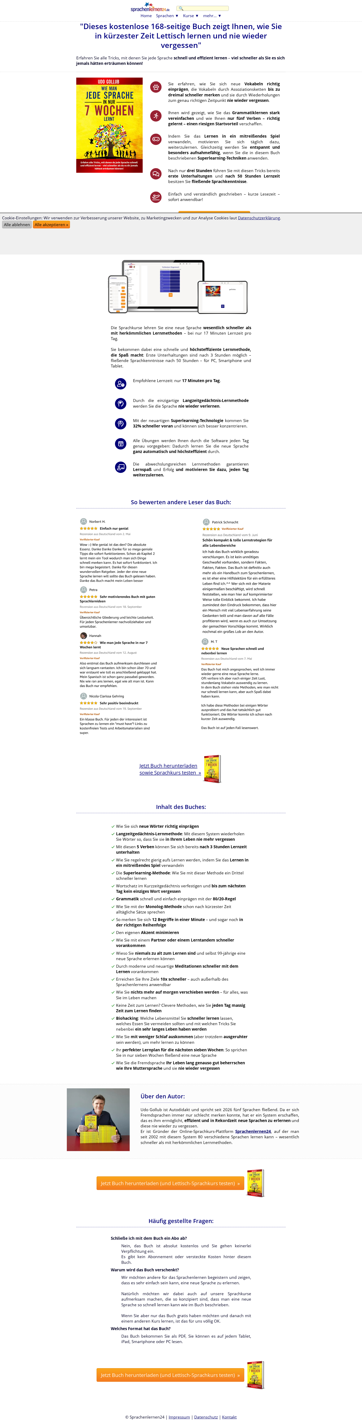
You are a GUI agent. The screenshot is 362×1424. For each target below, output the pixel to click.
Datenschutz (206, 1417)
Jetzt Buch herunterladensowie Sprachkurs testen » (170, 769)
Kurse (188, 15)
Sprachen (165, 15)
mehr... (210, 15)
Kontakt (229, 1417)
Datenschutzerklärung (259, 217)
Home (146, 15)
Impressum (179, 1417)
